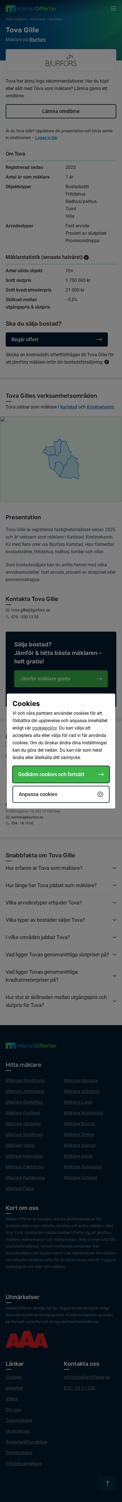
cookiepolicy (44, 728)
